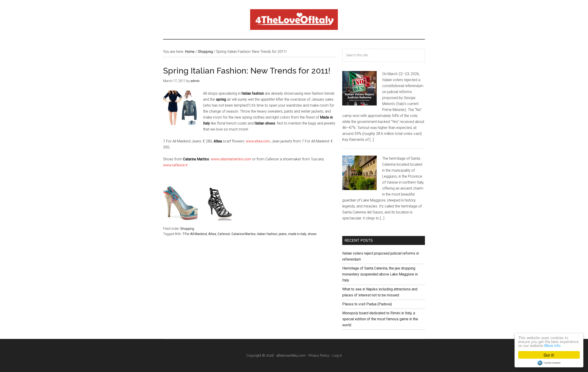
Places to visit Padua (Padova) (367, 304)
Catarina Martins (244, 234)
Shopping (187, 228)
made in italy (297, 234)
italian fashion (267, 234)
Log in (337, 355)
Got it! (549, 355)
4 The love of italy (294, 19)
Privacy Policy (319, 355)
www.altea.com (258, 141)
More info (552, 345)
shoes (312, 234)
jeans (283, 234)
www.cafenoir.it (175, 165)
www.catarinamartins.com (231, 159)
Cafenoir (224, 234)
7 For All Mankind (194, 234)
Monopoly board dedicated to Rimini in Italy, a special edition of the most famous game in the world (380, 319)
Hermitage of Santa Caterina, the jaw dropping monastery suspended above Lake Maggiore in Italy (380, 274)
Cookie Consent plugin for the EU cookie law (548, 362)
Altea (212, 234)
